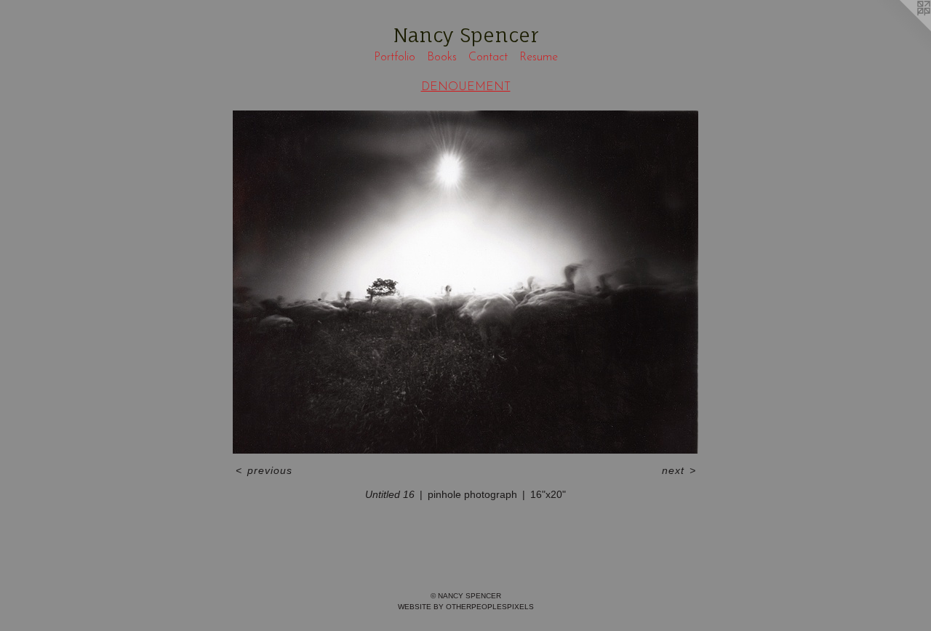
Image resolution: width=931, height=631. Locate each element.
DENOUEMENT (466, 87)
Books (442, 57)
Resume (538, 57)
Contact (488, 57)
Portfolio (394, 57)
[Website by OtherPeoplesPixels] (902, 29)
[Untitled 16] (465, 282)
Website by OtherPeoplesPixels (466, 607)
